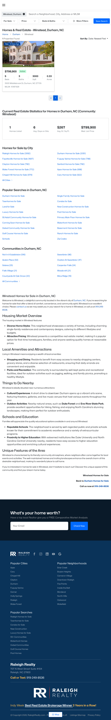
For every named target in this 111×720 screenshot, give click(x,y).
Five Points (62, 584)
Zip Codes (62, 238)
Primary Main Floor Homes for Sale (73, 217)
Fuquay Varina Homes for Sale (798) (73, 158)
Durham (14, 584)
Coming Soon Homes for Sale (16, 222)
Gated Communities (19, 645)
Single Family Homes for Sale (70, 196)
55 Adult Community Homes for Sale (19, 217)
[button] (3, 5)
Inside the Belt (63, 588)
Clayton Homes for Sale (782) (16, 164)
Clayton (13, 580)
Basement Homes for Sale (69, 228)
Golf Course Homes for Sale (15, 233)
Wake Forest (16, 604)
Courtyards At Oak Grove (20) (16, 276)
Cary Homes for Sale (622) (69, 175)
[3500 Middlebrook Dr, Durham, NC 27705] (28, 54)
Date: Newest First (97, 38)
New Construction (18, 629)
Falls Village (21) (9, 270)
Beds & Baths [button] (48, 21)
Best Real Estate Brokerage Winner (49, 705)
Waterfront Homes (18, 641)
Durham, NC (79, 300)
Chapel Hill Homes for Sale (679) (17, 175)
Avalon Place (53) (10, 260)
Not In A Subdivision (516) (13, 254)
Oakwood (61, 600)
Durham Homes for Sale (13, 196)
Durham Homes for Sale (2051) (71, 153)
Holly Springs (16, 596)
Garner (13, 592)
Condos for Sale (64, 201)
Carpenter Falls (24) (66, 265)
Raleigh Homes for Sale (21, 617)
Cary (12, 572)
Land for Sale (8, 206)
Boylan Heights (64, 572)
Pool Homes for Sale (66, 212)
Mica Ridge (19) (64, 276)
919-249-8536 (101, 486)
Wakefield (61, 604)
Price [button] (24, 21)
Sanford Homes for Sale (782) (71, 164)
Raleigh (13, 600)
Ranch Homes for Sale (67, 233)
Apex (12, 567)
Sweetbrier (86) (64, 254)
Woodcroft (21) (64, 270)
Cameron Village (64, 576)
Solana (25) (7, 265)
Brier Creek (62, 567)
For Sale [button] (8, 21)
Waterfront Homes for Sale (69, 222)
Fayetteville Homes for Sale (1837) (18, 158)
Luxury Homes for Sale (12, 212)
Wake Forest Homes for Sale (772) (18, 169)
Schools (6, 238)
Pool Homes (16, 653)
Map (57, 714)
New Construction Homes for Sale (73, 206)
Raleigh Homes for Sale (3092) (16, 153)
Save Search (102, 21)
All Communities (10, 281)
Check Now (79, 526)
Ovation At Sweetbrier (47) (69, 260)
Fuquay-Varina (16, 588)
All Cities (6, 180)
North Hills (62, 596)
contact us (21, 306)
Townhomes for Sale (11, 201)
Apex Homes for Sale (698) (69, 169)
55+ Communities (18, 637)
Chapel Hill (15, 576)
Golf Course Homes (19, 649)
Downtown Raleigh (65, 580)
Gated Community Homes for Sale (18, 228)
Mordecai (61, 592)
